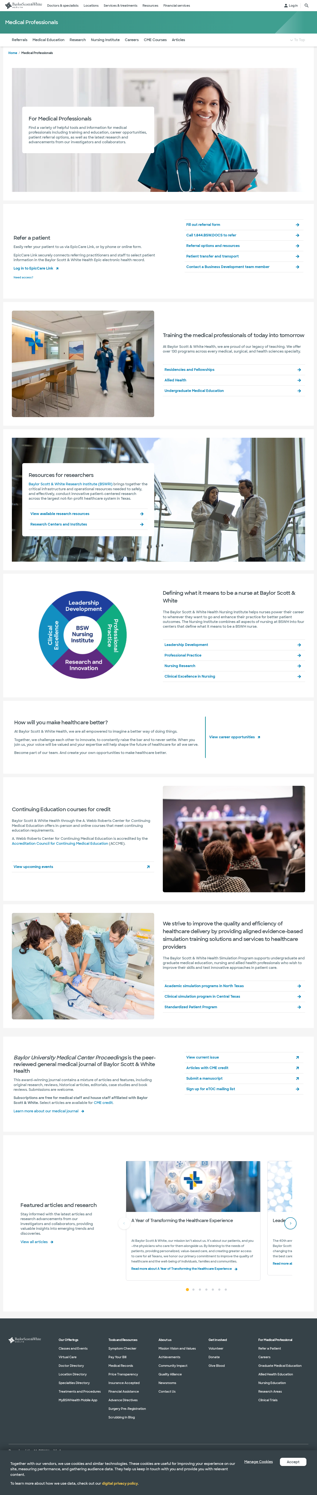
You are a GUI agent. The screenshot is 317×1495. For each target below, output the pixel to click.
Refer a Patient (269, 1348)
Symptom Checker (122, 1348)
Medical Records (120, 1366)
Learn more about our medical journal (46, 1111)
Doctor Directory (71, 1366)
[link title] (23, 5)
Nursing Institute (105, 40)
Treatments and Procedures (80, 1391)
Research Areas (270, 1391)
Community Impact (172, 1366)
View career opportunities (232, 737)
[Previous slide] (124, 1223)
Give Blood (217, 1366)
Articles (178, 40)
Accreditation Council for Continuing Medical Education (60, 843)
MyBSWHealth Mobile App (78, 1400)
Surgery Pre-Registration (127, 1409)
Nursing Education (272, 1383)
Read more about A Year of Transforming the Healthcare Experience (181, 1269)
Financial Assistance (123, 1391)
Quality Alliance (170, 1374)
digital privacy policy (120, 1483)
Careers (132, 40)
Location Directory (73, 1374)
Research (78, 40)
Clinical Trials (268, 1400)
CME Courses (155, 40)
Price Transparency (123, 1374)
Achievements (169, 1357)
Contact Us (167, 1391)
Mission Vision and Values (177, 1348)
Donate (214, 1357)
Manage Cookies (258, 1462)
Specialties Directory (74, 1383)
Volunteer (216, 1348)
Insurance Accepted (124, 1383)
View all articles (34, 1242)
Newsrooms (167, 1383)
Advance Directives (123, 1400)
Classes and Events (73, 1348)
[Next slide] (290, 1223)
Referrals (19, 40)
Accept (293, 1462)
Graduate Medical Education (280, 1366)
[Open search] (306, 5)
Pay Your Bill (117, 1357)
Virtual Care (68, 1357)
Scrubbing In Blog (121, 1417)
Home (12, 53)
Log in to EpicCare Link (33, 268)
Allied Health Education (275, 1374)
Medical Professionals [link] (37, 53)
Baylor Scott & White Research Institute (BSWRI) (71, 484)
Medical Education (48, 40)
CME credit (103, 1102)
